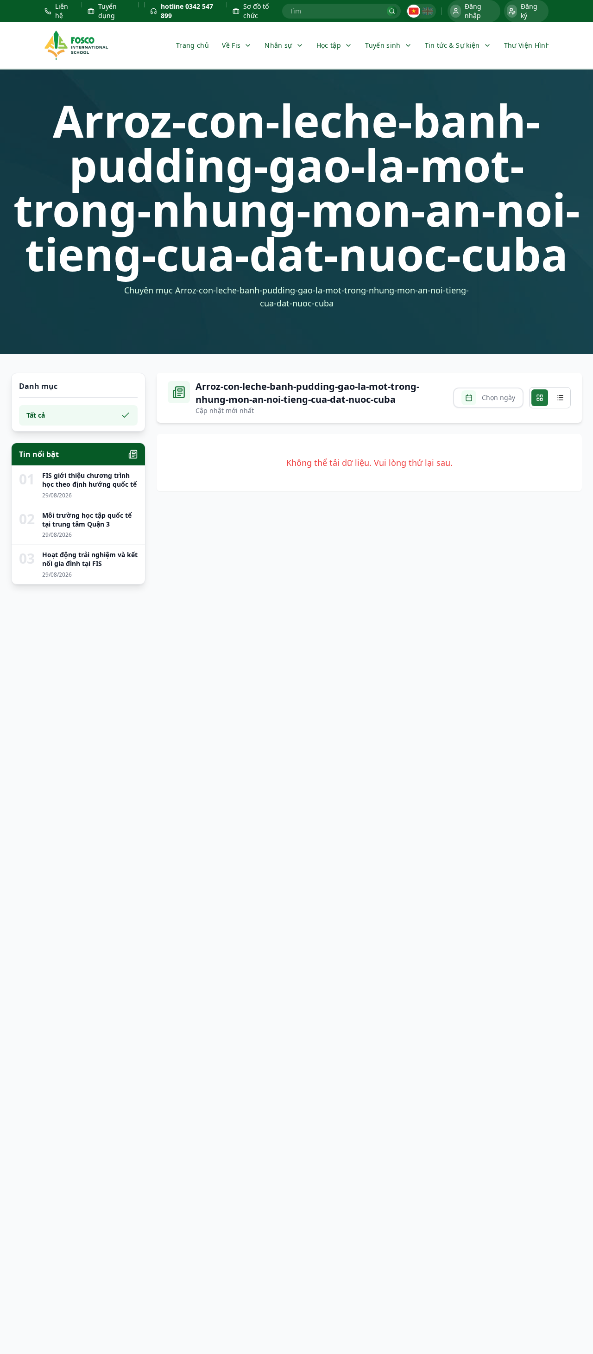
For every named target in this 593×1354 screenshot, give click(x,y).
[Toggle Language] (421, 11)
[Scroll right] (540, 45)
